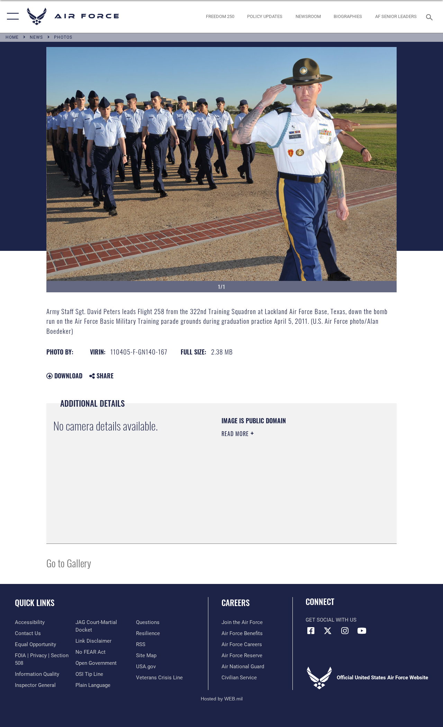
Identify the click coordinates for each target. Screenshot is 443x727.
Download (67, 375)
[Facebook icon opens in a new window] (311, 630)
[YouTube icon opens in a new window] (361, 630)
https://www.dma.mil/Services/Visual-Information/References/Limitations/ (283, 492)
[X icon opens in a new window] (328, 630)
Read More (236, 433)
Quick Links (34, 602)
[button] (11, 16)
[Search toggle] (430, 16)
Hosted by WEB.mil (222, 698)
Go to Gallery (68, 562)
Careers (236, 602)
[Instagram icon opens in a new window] (345, 630)
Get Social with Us (331, 620)
